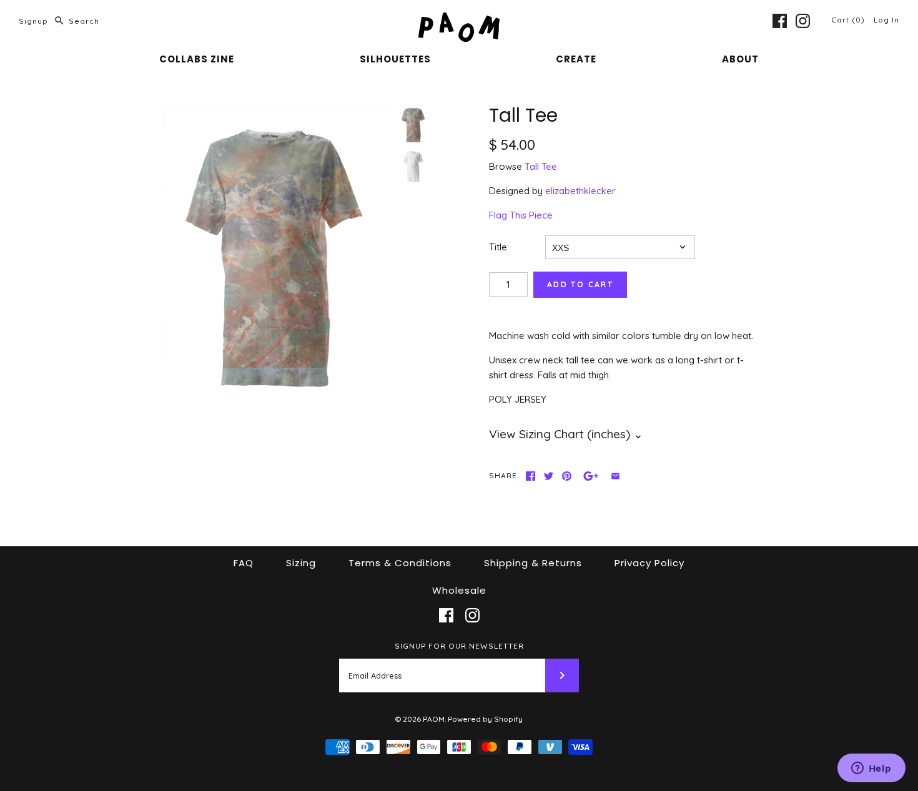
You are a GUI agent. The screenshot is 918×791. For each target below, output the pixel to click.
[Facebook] (779, 21)
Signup (33, 21)
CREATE (576, 59)
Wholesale (459, 590)
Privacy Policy (649, 562)
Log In (886, 19)
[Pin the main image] (566, 476)
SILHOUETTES (395, 59)
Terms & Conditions (400, 562)
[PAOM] (459, 20)
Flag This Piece (521, 215)
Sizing (301, 562)
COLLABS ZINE (196, 59)
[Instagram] (803, 21)
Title (498, 247)
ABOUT (740, 59)
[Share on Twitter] (548, 476)
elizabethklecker (580, 191)
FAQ (244, 562)
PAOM (434, 719)
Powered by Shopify (485, 719)
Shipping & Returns (533, 562)
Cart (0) (849, 19)
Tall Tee (541, 166)
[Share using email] (615, 476)
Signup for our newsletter (459, 646)
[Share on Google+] (591, 476)
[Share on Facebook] (530, 476)
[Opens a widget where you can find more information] (871, 769)
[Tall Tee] (275, 255)
